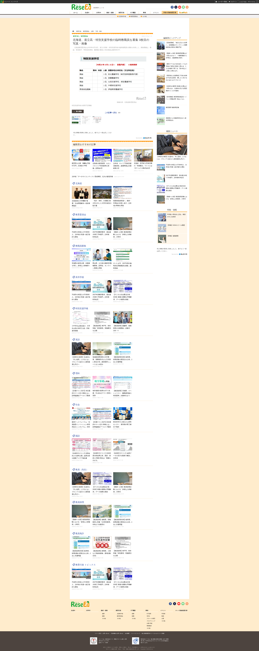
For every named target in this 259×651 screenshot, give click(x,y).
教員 (163, 616)
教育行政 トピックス (85, 565)
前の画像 (79, 111)
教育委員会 (134, 16)
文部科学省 (122, 16)
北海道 (78, 183)
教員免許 (79, 533)
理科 (77, 373)
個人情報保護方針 (146, 633)
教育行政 (121, 12)
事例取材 (149, 626)
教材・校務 (110, 12)
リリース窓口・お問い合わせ (102, 633)
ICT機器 (133, 12)
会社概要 (127, 633)
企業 (163, 618)
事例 (144, 12)
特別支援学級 (81, 308)
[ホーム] (73, 31)
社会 (77, 404)
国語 (77, 436)
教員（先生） (81, 469)
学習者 (163, 613)
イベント (156, 12)
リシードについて (135, 633)
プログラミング (151, 621)
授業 (103, 613)
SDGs (148, 616)
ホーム (75, 12)
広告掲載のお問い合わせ (117, 633)
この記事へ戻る (112, 112)
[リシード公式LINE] (183, 604)
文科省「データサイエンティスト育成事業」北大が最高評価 (98, 176)
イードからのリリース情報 (157, 633)
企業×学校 (149, 623)
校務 (103, 616)
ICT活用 (149, 613)
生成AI (87, 12)
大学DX (98, 12)
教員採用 (79, 502)
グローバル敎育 (151, 618)
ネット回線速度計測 (181, 610)
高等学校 (79, 277)
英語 (77, 339)
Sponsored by (139, 137)
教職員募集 (80, 246)
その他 (144, 16)
